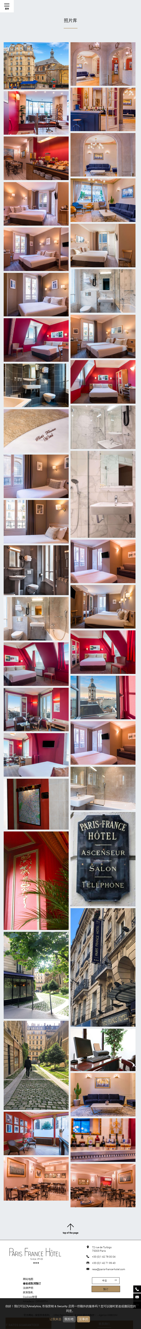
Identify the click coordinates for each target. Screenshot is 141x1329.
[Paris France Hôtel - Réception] (102, 64)
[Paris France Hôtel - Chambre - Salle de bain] (102, 291)
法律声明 (28, 1287)
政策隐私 (28, 1292)
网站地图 (28, 1279)
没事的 (83, 1319)
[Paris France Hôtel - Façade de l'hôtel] (36, 65)
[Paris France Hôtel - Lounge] (102, 155)
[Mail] (137, 1297)
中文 (104, 1280)
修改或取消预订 (32, 1283)
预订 (105, 1289)
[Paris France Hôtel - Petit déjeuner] (36, 158)
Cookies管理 (30, 1296)
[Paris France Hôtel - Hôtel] (36, 804)
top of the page (70, 1232)
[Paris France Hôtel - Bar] (102, 109)
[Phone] (137, 1289)
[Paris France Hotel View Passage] (36, 1065)
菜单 (7, 9)
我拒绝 (69, 1319)
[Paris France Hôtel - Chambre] (36, 204)
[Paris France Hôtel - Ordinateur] (102, 1050)
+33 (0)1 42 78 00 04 (103, 1256)
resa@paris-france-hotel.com (108, 1269)
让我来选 (55, 1319)
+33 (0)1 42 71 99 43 (103, 1262)
